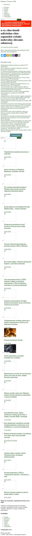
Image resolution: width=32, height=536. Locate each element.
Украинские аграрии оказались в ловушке (13, 65)
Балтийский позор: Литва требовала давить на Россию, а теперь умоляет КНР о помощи (14, 112)
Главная (6, 7)
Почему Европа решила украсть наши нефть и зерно (16, 130)
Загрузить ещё (16, 135)
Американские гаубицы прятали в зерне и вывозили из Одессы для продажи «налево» (16, 96)
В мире (6, 9)
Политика (7, 15)
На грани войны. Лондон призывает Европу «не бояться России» (17, 262)
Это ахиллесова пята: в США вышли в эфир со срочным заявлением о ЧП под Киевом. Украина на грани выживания (16, 88)
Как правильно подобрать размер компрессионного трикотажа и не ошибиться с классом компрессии (16, 116)
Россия (6, 10)
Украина (6, 13)
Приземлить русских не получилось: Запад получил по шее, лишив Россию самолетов (16, 104)
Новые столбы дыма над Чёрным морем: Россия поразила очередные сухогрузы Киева (15, 107)
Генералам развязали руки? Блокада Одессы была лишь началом (14, 226)
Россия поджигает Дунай (8, 99)
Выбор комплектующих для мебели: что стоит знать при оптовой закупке (17, 435)
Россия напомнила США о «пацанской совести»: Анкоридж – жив (17, 474)
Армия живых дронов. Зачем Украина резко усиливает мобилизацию (13, 124)
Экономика (7, 16)
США (5, 12)
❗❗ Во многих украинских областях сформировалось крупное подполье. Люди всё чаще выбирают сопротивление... (16, 23)
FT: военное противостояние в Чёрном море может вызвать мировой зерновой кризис (15, 71)
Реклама (6, 520)
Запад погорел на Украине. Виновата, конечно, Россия (14, 170)
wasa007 (15, 47)
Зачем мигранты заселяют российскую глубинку (15, 100)
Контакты (7, 4)
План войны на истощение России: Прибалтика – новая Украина (17, 207)
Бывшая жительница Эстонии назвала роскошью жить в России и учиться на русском (15, 92)
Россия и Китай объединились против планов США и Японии (15, 245)
